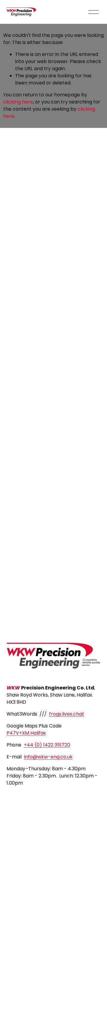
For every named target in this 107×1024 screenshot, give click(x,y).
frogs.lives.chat (66, 714)
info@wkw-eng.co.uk (48, 756)
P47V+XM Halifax (26, 733)
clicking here (18, 101)
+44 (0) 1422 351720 (47, 744)
